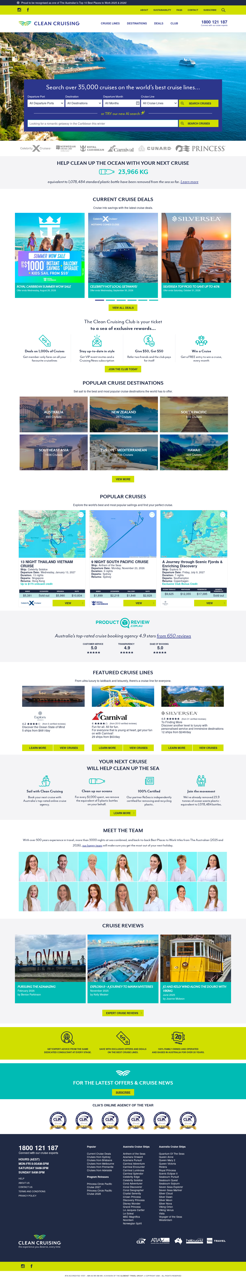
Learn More (37, 748)
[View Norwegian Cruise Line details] (65, 148)
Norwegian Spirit (132, 1223)
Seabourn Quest (168, 1180)
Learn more (122, 813)
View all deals (123, 307)
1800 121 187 (214, 21)
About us (24, 1182)
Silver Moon (165, 1200)
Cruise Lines (110, 23)
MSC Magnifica (131, 1216)
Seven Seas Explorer (171, 1187)
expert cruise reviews (122, 1013)
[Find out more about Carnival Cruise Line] (110, 716)
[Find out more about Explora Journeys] (40, 716)
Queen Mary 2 (167, 1160)
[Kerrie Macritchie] (212, 866)
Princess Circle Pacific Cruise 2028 (99, 1192)
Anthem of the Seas (134, 1153)
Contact (193, 10)
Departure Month (113, 96)
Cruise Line (147, 96)
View (68, 603)
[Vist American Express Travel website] (216, 1241)
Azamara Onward (133, 1157)
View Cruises (69, 748)
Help (21, 1178)
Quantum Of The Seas (171, 1153)
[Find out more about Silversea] (179, 713)
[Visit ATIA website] (160, 1241)
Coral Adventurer (132, 1183)
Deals (158, 23)
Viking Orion (166, 1206)
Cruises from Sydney (99, 1157)
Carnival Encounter (134, 1167)
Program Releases (98, 1176)
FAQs (179, 10)
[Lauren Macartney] (152, 866)
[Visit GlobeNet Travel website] (178, 1241)
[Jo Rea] (152, 896)
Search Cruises (200, 103)
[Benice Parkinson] (63, 896)
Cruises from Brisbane (99, 1160)
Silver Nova (165, 1203)
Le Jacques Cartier (134, 1210)
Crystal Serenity (132, 1193)
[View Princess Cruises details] (200, 148)
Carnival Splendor (133, 1173)
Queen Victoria (167, 1163)
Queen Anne (166, 1157)
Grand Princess (132, 1206)
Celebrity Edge (131, 1176)
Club (174, 23)
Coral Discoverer (132, 1187)
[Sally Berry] (33, 896)
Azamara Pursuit (132, 1160)
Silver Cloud (166, 1193)
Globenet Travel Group (131, 1276)
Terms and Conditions (32, 1191)
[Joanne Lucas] (182, 866)
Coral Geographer (133, 1190)
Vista (162, 1213)
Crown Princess (132, 1197)
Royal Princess (167, 1170)
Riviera (163, 1167)
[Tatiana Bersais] (182, 896)
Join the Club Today (123, 369)
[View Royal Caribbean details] (92, 148)
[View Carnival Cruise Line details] (121, 148)
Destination (72, 96)
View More (123, 479)
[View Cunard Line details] (155, 148)
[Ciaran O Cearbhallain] (63, 866)
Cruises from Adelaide (99, 1170)
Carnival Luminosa (133, 1170)
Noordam (128, 1220)
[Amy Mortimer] (93, 896)
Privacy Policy (27, 1195)
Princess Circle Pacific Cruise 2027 (99, 1185)
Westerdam (165, 1220)
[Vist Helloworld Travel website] (194, 1241)
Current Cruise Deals (99, 1153)
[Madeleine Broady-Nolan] (33, 866)
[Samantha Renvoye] (123, 896)
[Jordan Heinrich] (212, 896)
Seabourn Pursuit (169, 1176)
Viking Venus (166, 1210)
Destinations (137, 23)
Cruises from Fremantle (100, 1167)
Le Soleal (128, 1213)
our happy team (92, 845)
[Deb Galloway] (93, 866)
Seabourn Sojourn (169, 1183)
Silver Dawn (166, 1197)
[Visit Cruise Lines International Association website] (141, 1241)
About (144, 10)
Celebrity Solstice (133, 1180)
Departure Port (36, 96)
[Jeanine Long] (123, 866)
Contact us (25, 1186)
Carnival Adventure (134, 1163)
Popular (91, 1146)
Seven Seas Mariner (170, 1190)
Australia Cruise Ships (136, 1146)
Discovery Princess (134, 1200)
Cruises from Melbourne (100, 1163)
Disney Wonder (131, 1203)
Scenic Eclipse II (168, 1173)
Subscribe (209, 10)
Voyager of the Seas (170, 1216)
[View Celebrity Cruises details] (36, 148)
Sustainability (162, 10)
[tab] (99, 300)
